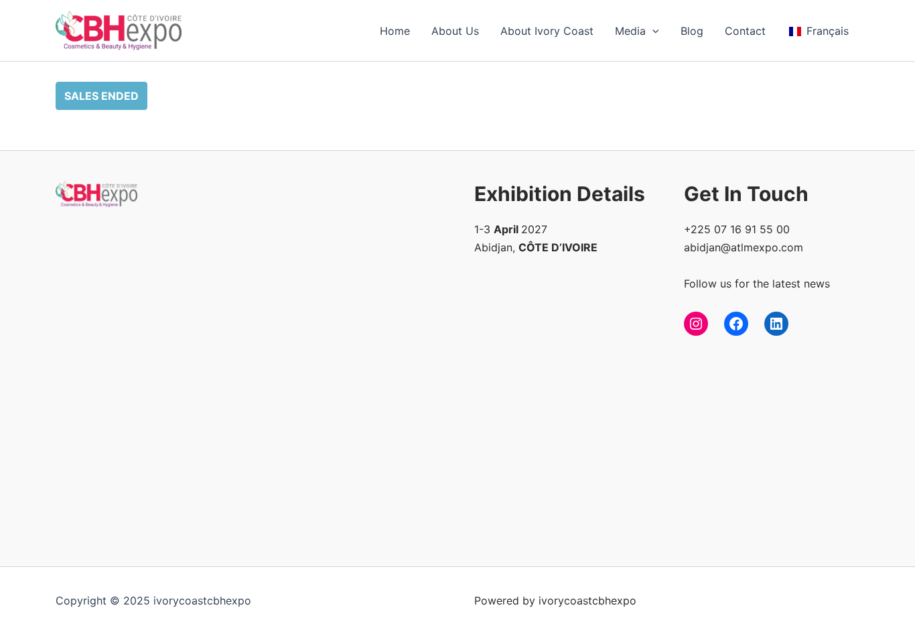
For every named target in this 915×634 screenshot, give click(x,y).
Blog (692, 31)
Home (395, 31)
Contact (745, 31)
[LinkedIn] (776, 324)
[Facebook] (736, 324)
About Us (455, 31)
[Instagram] (696, 324)
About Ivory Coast (546, 31)
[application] (652, 31)
